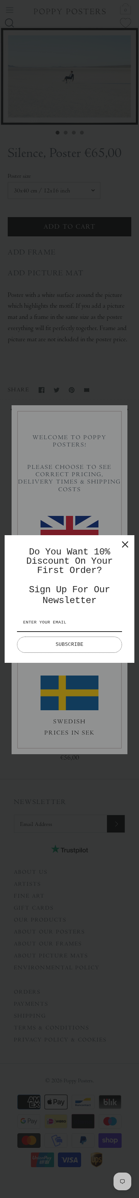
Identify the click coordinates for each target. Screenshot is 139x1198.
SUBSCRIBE (69, 644)
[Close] (125, 544)
